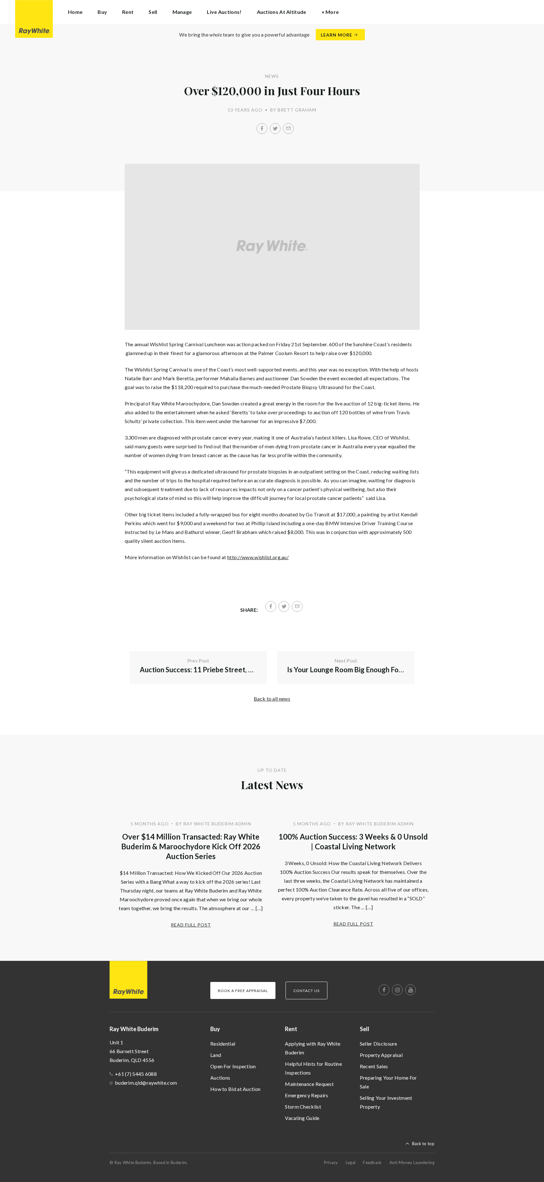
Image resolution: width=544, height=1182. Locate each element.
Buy (215, 1028)
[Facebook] (262, 128)
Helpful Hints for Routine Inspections (313, 1068)
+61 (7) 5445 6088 (136, 1074)
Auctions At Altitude (281, 12)
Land (215, 1055)
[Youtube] (410, 989)
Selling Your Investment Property (386, 1102)
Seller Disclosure (378, 1044)
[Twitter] (275, 128)
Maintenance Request (309, 1084)
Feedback (372, 1162)
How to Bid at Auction (235, 1089)
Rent (291, 1028)
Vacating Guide (302, 1118)
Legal (351, 1162)
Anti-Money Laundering (411, 1162)
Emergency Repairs (306, 1095)
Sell (364, 1028)
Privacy (331, 1162)
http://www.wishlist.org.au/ (258, 557)
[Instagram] (397, 989)
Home (75, 12)
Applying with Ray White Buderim (312, 1048)
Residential (222, 1044)
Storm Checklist (303, 1107)
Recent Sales (374, 1066)
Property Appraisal (381, 1055)
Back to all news (272, 699)
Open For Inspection (233, 1066)
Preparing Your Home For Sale (388, 1082)
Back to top (423, 1143)
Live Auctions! (224, 12)
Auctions (220, 1078)
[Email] (288, 128)
